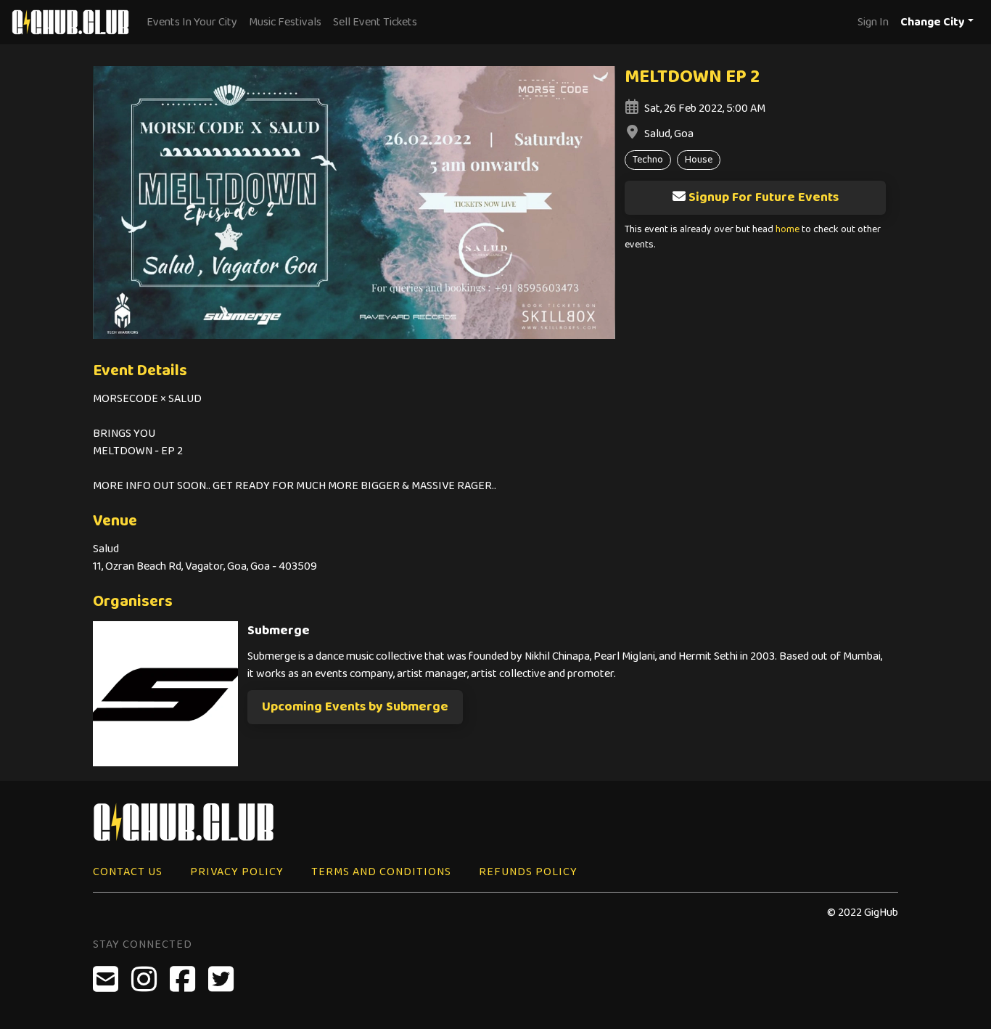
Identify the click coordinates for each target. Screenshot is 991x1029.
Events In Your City (192, 22)
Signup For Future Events (763, 197)
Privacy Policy (237, 871)
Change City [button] (932, 22)
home (787, 230)
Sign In (873, 22)
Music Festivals (285, 22)
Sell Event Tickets (375, 22)
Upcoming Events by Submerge (355, 706)
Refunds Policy (528, 871)
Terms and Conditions (381, 871)
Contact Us (128, 871)
